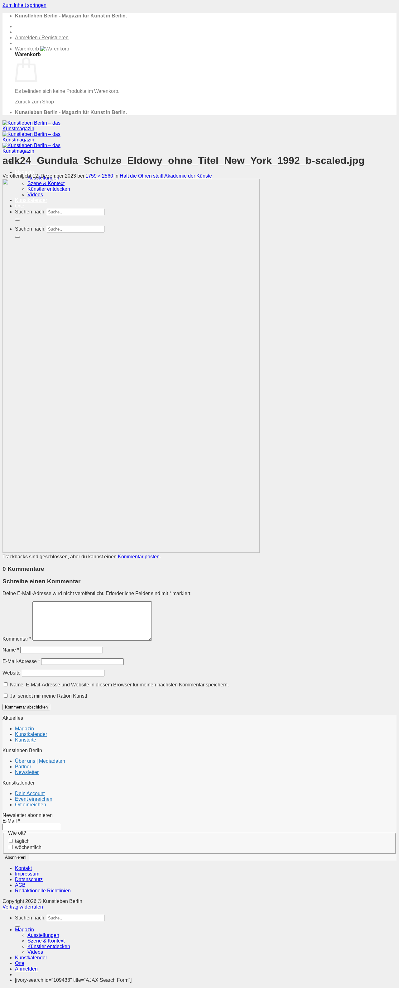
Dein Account (30, 793)
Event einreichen (33, 799)
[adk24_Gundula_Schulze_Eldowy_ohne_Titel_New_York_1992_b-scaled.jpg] (131, 551)
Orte (19, 963)
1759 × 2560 (99, 176)
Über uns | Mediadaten (40, 761)
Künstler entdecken (48, 946)
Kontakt (23, 868)
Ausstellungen (43, 935)
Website (11, 672)
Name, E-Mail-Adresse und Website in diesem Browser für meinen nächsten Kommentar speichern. (119, 684)
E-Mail (11, 820)
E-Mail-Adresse (21, 661)
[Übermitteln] (17, 926)
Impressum (27, 873)
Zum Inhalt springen (24, 5)
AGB (20, 885)
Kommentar (16, 639)
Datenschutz (29, 879)
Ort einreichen (30, 804)
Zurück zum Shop (34, 101)
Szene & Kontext (46, 940)
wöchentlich (27, 847)
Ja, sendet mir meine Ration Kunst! (48, 696)
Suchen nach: (30, 917)
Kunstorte (25, 739)
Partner (23, 766)
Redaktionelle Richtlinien (43, 890)
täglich (22, 841)
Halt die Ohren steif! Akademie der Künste (166, 176)
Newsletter (27, 772)
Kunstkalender (31, 734)
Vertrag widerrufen (22, 906)
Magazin (24, 172)
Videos (35, 952)
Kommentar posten (139, 556)
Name (10, 649)
